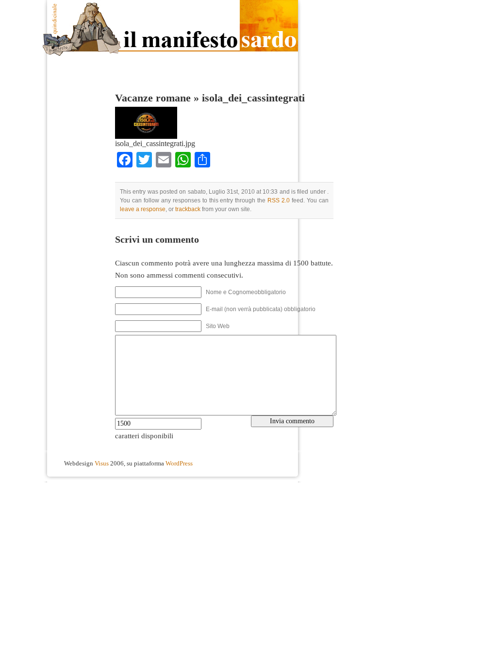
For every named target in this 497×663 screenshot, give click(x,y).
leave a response (143, 209)
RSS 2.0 (278, 200)
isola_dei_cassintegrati (253, 98)
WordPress (179, 463)
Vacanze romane (153, 98)
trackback (187, 209)
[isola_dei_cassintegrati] (146, 136)
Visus (102, 463)
